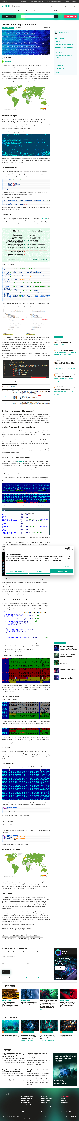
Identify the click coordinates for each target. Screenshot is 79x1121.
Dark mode (68, 6)
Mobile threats (25, 1100)
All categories (44, 1111)
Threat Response (65, 1096)
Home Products (23, 1)
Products (20, 10)
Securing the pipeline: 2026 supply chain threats (67, 1036)
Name (3, 963)
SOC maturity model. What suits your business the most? (10, 1036)
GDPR (55, 10)
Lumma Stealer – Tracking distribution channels (67, 655)
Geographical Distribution (62, 68)
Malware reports (45, 1102)
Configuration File (60, 65)
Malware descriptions (8, 27)
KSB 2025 (63, 1110)
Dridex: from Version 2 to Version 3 (64, 44)
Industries (12, 10)
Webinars (63, 1100)
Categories (43, 1093)
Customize (39, 571)
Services (28, 10)
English (74, 6)
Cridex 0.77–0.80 (59, 38)
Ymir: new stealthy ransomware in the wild (67, 677)
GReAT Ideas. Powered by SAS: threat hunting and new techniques (65, 388)
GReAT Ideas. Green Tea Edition (64, 350)
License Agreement (67, 1116)
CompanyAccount (51, 6)
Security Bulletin (45, 1100)
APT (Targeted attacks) (27, 1096)
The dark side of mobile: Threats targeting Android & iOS (48, 1037)
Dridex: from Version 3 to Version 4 (64, 47)
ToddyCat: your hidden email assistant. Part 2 (38, 1070)
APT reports (44, 1096)
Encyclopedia (64, 1106)
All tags (63, 1098)
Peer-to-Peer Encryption (62, 60)
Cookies (75, 1116)
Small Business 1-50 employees (37, 1)
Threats (23, 1093)
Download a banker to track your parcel (68, 662)
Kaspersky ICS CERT (66, 1111)
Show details (66, 566)
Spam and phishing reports (47, 1104)
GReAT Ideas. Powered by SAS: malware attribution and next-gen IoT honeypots (64, 363)
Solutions (4, 10)
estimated (31, 67)
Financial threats (25, 1102)
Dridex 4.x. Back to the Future (62, 50)
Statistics (63, 1104)
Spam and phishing (26, 1104)
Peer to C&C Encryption (62, 62)
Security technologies (46, 1106)
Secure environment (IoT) (27, 1098)
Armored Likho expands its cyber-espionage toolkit (29, 1003)
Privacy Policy (48, 1116)
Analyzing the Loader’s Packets (63, 52)
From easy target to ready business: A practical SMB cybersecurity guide (28, 1037)
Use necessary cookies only (16, 571)
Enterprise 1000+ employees (70, 1)
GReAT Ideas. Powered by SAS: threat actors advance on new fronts (65, 375)
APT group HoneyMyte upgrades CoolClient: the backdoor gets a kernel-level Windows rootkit (10, 1005)
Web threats (24, 1108)
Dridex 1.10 (57, 41)
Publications (44, 1110)
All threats (24, 1111)
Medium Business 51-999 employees (54, 1)
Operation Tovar (43, 218)
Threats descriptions (66, 1108)
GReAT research (6, 1000)
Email (28, 963)
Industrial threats (25, 1106)
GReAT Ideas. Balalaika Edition (64, 342)
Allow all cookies (62, 571)
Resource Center (38, 10)
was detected (20, 461)
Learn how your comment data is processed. (35, 978)
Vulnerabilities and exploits (28, 1110)
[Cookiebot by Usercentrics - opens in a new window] (66, 548)
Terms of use (57, 1116)
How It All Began (59, 36)
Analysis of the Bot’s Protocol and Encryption (64, 56)
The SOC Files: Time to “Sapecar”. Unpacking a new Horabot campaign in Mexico (68, 648)
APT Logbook (64, 1102)
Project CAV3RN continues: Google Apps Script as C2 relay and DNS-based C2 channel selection (67, 1005)
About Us (48, 10)
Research (43, 1108)
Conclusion (58, 72)
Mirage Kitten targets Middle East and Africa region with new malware (13, 1070)
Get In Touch (60, 6)
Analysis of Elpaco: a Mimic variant (68, 670)
